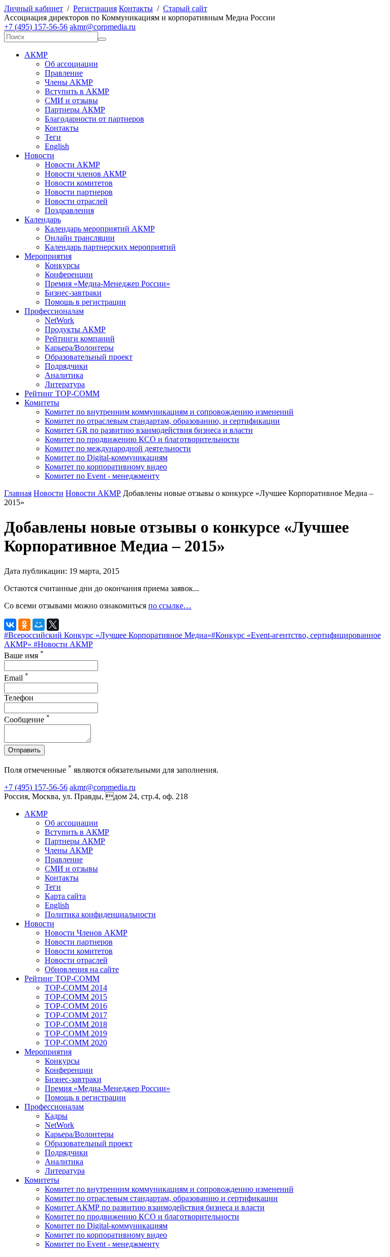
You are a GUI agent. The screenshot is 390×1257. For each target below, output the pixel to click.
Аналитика (64, 375)
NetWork (59, 320)
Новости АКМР (72, 164)
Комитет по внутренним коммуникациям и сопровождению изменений (169, 411)
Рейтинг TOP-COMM (62, 393)
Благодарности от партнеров (94, 118)
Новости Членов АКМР (86, 932)
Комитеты (41, 402)
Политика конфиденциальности (100, 914)
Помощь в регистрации (85, 302)
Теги (53, 137)
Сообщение (27, 719)
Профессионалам (54, 311)
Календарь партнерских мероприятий (110, 247)
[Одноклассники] (24, 625)
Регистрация (95, 8)
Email (16, 678)
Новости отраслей (76, 201)
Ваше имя (24, 655)
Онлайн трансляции (80, 237)
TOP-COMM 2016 (76, 1006)
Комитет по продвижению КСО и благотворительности (142, 439)
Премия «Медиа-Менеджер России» (107, 283)
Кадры (56, 1116)
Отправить (24, 750)
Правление (64, 73)
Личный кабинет (33, 8)
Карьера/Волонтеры (79, 347)
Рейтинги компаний (80, 338)
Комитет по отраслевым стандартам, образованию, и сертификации (162, 421)
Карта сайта (65, 896)
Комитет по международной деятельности (118, 448)
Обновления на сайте (82, 969)
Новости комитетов (79, 183)
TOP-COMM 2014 (76, 987)
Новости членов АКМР (85, 173)
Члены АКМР (69, 82)
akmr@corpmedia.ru (103, 26)
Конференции (69, 274)
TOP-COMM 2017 (76, 1015)
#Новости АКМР (63, 644)
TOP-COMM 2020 (76, 1042)
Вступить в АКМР (77, 91)
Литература (65, 384)
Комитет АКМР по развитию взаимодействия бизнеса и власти (155, 1207)
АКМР (36, 54)
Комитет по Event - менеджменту (102, 476)
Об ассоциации (71, 64)
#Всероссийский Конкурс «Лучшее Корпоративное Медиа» (107, 635)
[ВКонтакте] (10, 625)
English (57, 146)
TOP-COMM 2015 (76, 996)
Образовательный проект (89, 357)
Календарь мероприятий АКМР (100, 228)
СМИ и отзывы (71, 100)
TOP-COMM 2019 (76, 1033)
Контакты (136, 8)
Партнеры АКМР (75, 109)
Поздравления (69, 210)
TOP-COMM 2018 (76, 1024)
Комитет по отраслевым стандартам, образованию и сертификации (161, 1198)
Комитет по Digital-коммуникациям (106, 457)
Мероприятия (48, 256)
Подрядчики (66, 366)
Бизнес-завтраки (73, 292)
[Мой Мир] (38, 625)
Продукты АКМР (75, 329)
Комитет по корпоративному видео (106, 466)
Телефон (19, 697)
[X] (53, 625)
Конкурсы (62, 265)
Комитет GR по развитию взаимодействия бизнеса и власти (149, 430)
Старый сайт (185, 8)
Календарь (42, 219)
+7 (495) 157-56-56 (36, 26)
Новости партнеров (79, 192)
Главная (17, 493)
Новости (39, 155)
